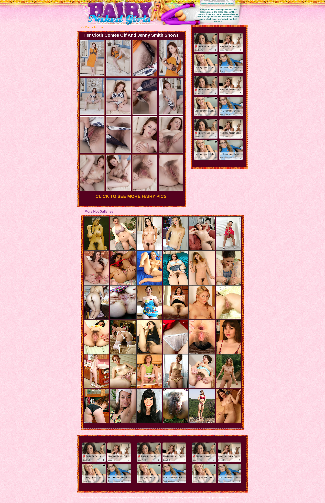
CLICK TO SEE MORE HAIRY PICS (131, 196)
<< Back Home (92, 27)
